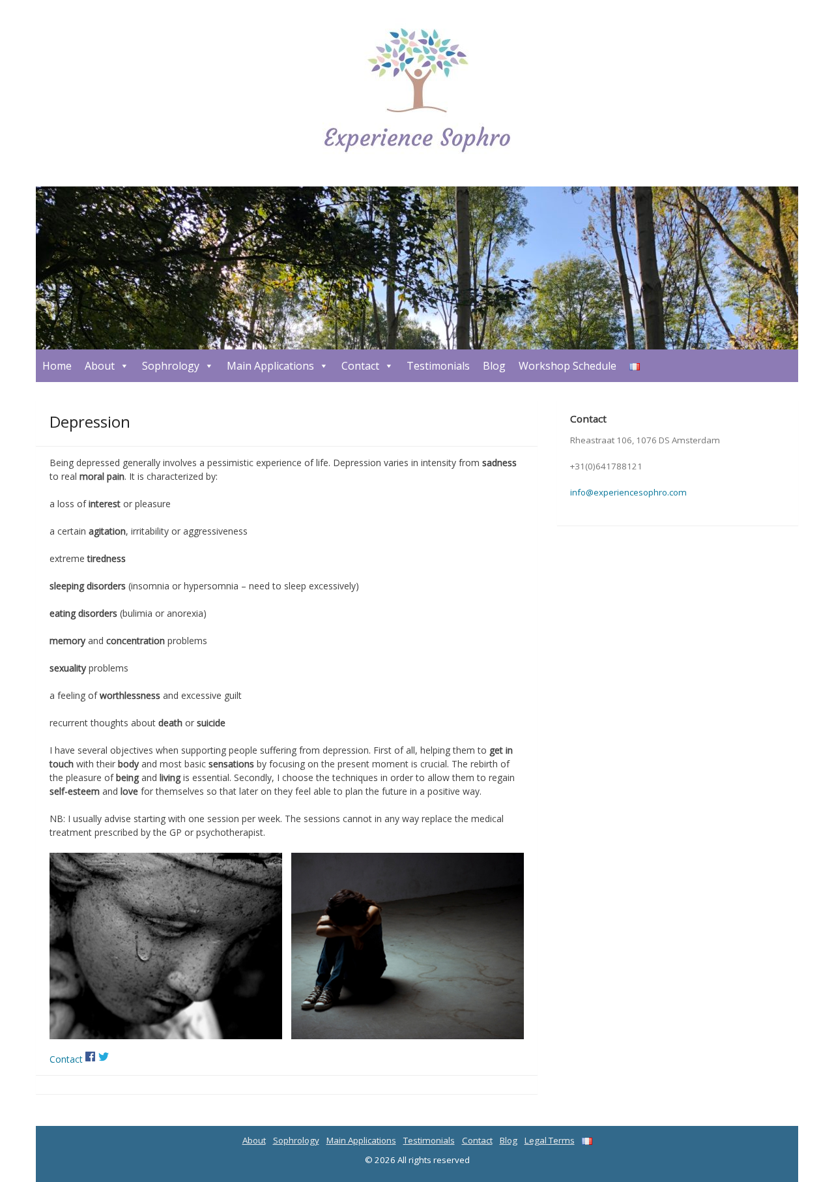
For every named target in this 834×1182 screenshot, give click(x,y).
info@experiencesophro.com (628, 492)
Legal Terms (550, 1140)
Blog (494, 366)
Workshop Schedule (567, 366)
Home (57, 366)
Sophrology (170, 366)
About (100, 366)
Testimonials (438, 366)
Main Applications (270, 366)
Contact (360, 366)
